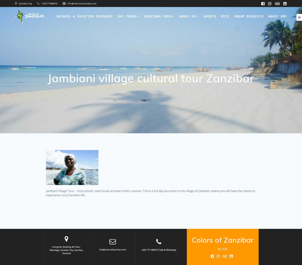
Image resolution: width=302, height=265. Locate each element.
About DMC (277, 16)
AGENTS (210, 16)
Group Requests (249, 16)
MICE (225, 16)
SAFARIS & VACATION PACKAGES (84, 16)
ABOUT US (187, 16)
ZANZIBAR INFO (157, 16)
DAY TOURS (127, 16)
